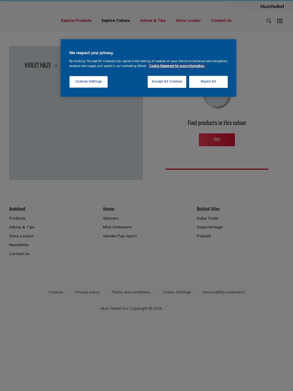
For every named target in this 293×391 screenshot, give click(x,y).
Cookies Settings (88, 81)
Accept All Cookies (167, 81)
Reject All (208, 81)
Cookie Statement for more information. (177, 66)
